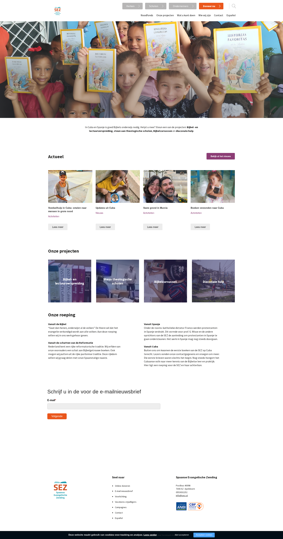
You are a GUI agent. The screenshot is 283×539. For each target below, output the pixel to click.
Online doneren (122, 485)
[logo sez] (68, 490)
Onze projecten (165, 15)
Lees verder (150, 534)
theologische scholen (139, 131)
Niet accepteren (182, 535)
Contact (218, 15)
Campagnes (121, 507)
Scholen (153, 6)
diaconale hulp (184, 131)
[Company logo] (181, 506)
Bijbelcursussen (162, 131)
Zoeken (234, 6)
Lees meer (57, 227)
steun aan (120, 131)
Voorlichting (121, 496)
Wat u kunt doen (186, 15)
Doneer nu (209, 6)
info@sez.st (182, 495)
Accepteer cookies (204, 535)
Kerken (130, 6)
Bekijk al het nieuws (221, 156)
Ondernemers (180, 6)
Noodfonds (147, 15)
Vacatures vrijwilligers (125, 501)
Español (231, 15)
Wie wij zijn (204, 15)
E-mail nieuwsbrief (124, 491)
